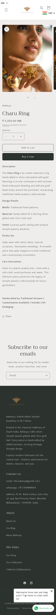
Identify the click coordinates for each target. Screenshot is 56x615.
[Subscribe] (46, 375)
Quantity (6, 130)
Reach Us (11, 521)
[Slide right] (34, 97)
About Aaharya (13, 535)
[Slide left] (21, 97)
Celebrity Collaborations (18, 569)
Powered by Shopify (27, 603)
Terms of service (29, 608)
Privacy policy (13, 608)
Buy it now (28, 156)
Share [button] (8, 316)
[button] (6, 9)
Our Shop (11, 555)
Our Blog (10, 528)
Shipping (5, 125)
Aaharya (15, 603)
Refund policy (45, 603)
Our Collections (14, 562)
